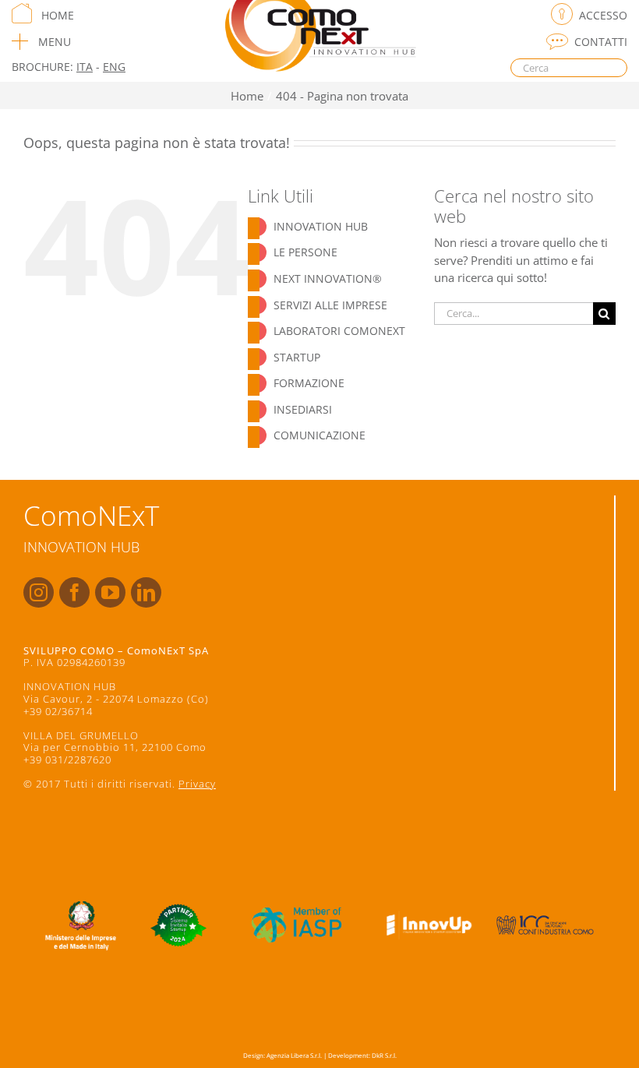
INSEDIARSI (303, 409)
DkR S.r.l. (384, 1055)
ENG (114, 66)
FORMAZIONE (309, 382)
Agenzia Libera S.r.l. (294, 1055)
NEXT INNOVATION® (328, 278)
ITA (84, 66)
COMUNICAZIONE (319, 435)
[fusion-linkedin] (146, 592)
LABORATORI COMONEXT (339, 330)
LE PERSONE (305, 252)
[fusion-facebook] (74, 592)
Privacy (197, 784)
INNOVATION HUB (321, 226)
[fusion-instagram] (38, 592)
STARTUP (297, 357)
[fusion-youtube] (110, 592)
